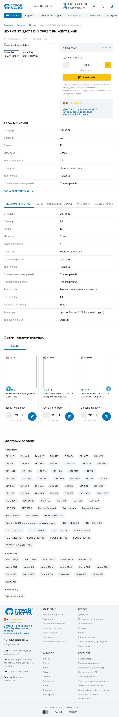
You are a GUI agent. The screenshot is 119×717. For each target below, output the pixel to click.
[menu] (29, 15)
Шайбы (46, 685)
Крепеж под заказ (87, 637)
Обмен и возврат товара (91, 685)
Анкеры (46, 658)
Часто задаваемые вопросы (93, 681)
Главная (8, 25)
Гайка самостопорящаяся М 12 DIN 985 (20, 395)
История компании (52, 614)
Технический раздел (89, 663)
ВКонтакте (9, 680)
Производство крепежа (90, 619)
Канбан (82, 632)
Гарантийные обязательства (93, 690)
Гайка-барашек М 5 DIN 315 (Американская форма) (95, 395)
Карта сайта (84, 646)
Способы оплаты (87, 676)
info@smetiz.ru (12, 644)
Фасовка (82, 628)
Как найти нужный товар (91, 667)
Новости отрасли (51, 628)
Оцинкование (85, 623)
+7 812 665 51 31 (16, 639)
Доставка (83, 614)
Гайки (45, 672)
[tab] (19, 204)
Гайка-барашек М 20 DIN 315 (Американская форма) (58, 395)
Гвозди (46, 676)
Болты (45, 663)
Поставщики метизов (53, 623)
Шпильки (47, 690)
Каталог (21, 25)
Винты (32, 25)
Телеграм (18, 677)
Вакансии (47, 619)
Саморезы (48, 681)
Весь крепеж (49, 694)
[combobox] (44, 6)
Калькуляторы (85, 658)
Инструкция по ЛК (87, 672)
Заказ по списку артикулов (92, 641)
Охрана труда (49, 632)
